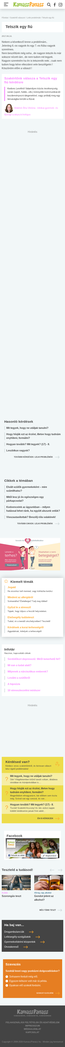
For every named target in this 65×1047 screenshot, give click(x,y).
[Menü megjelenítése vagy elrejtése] (6, 4)
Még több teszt (47, 910)
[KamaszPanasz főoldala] (28, 4)
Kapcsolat (32, 1032)
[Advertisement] (32, 274)
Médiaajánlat (32, 1029)
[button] (55, 4)
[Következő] (59, 870)
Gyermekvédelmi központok (20, 941)
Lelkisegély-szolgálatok (17, 936)
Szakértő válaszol (17, 18)
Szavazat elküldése (44, 993)
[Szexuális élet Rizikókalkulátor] (30, 558)
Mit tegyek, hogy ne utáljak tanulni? (27, 428)
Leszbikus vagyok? (18, 450)
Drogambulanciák (14, 931)
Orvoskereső (11, 946)
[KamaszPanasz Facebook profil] (32, 848)
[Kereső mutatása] (49, 4)
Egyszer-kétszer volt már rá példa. (28, 981)
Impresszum (32, 1025)
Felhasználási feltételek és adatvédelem (32, 1022)
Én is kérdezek (45, 818)
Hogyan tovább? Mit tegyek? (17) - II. (28, 444)
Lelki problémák (34, 18)
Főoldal (5, 18)
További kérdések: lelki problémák (33, 457)
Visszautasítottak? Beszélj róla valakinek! (31, 517)
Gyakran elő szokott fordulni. (25, 985)
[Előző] (51, 870)
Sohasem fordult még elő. (23, 976)
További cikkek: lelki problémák (35, 523)
